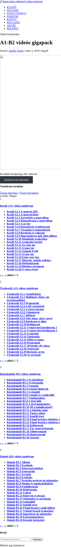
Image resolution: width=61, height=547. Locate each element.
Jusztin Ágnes (16, 50)
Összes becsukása (28, 193)
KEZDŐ (11, 7)
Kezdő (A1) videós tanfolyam (16, 205)
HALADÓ (13, 10)
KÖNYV (12, 19)
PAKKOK (12, 16)
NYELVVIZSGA (16, 13)
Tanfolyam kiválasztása (16, 179)
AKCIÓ (11, 25)
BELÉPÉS (12, 28)
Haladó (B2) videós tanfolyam (17, 456)
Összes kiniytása (9, 193)
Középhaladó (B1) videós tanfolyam (20, 374)
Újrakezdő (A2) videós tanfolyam (19, 288)
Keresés (37, 539)
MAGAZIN (13, 22)
